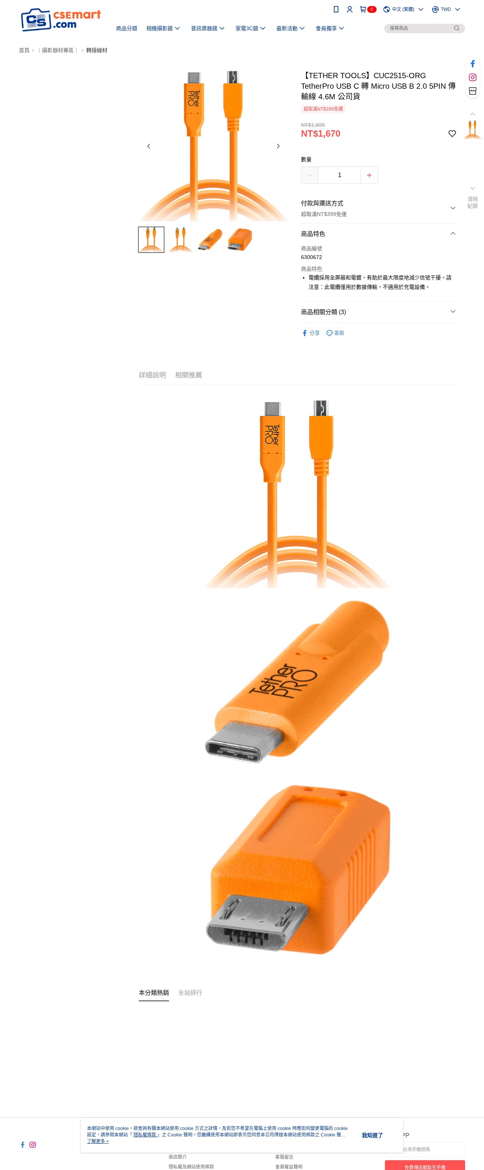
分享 (314, 333)
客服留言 (284, 1157)
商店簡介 (178, 1157)
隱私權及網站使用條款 (191, 1167)
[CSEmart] (61, 20)
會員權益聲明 (288, 1167)
